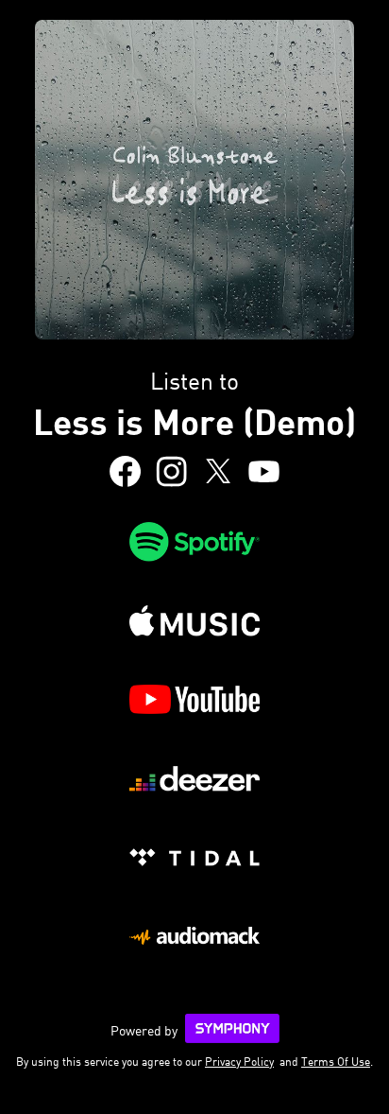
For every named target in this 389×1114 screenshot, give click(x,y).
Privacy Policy (239, 1061)
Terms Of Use (335, 1061)
